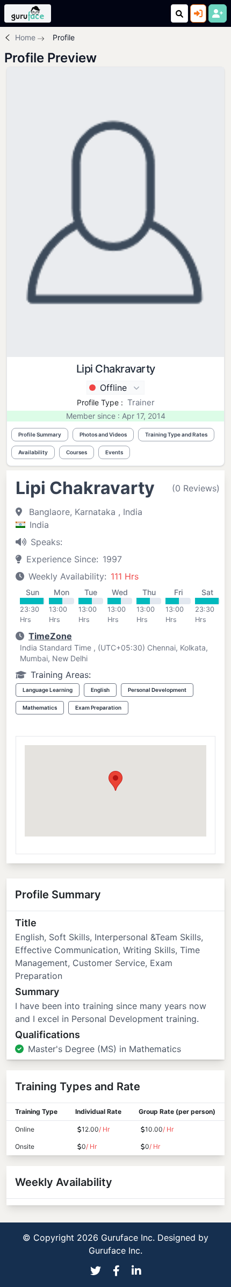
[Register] (217, 13)
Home (25, 37)
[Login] (198, 13)
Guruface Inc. (115, 1250)
